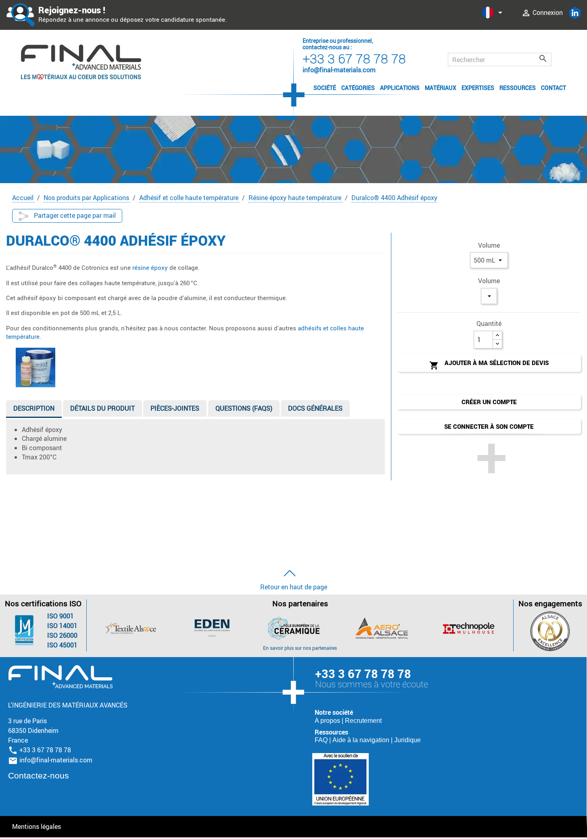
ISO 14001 (62, 625)
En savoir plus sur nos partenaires (300, 648)
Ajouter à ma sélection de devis (489, 364)
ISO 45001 (62, 645)
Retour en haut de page (293, 586)
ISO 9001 (60, 616)
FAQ (322, 740)
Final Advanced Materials (60, 677)
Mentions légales (36, 826)
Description (33, 408)
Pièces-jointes (174, 408)
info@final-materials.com (55, 760)
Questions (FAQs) (243, 408)
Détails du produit (102, 408)
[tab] (34, 410)
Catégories (358, 88)
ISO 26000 (62, 635)
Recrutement (363, 720)
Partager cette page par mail (74, 215)
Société (324, 88)
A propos (328, 720)
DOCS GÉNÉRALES (315, 408)
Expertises (478, 88)
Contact (553, 88)
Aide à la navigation (361, 740)
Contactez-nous (38, 775)
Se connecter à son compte (489, 426)
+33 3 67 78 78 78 (354, 58)
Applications (400, 88)
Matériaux (440, 88)
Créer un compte (489, 402)
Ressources (517, 88)
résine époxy (149, 267)
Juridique (407, 740)
